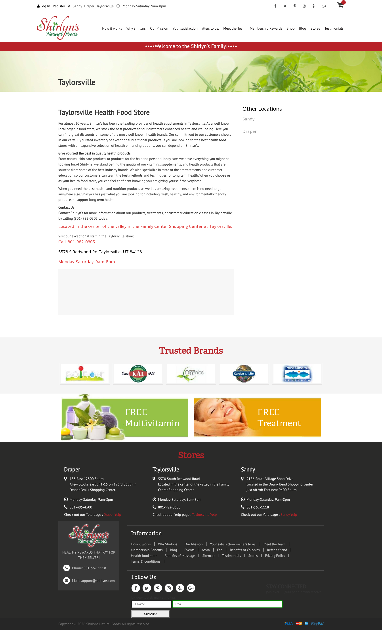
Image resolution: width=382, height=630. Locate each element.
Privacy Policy (275, 555)
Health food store (144, 555)
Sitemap (208, 555)
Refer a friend (277, 550)
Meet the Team (234, 28)
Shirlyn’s (96, 123)
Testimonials (334, 28)
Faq (220, 550)
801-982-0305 (169, 507)
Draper (89, 6)
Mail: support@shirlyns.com (90, 580)
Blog (302, 28)
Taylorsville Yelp (204, 514)
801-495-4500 (81, 507)
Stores (315, 28)
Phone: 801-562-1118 (85, 568)
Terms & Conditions (145, 561)
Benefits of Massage (180, 555)
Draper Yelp (112, 514)
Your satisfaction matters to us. (196, 28)
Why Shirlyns (136, 28)
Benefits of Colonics (245, 550)
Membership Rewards (266, 28)
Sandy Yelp (289, 514)
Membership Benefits (147, 550)
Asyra (206, 550)
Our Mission (159, 28)
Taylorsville (105, 6)
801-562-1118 (257, 507)
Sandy (77, 6)
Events (189, 550)
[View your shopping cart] (343, 2)
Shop (291, 28)
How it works (112, 28)
